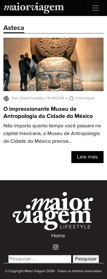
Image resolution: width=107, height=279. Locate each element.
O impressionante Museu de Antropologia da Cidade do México (48, 113)
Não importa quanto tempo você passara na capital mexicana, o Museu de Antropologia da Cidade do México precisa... (52, 133)
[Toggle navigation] (96, 8)
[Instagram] (53, 247)
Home (58, 236)
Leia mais (87, 157)
